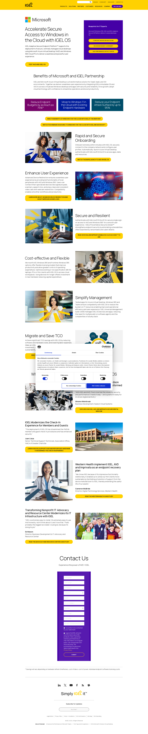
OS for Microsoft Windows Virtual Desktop (102, 724)
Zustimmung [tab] (48, 352)
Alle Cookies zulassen (98, 385)
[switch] (64, 378)
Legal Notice (50, 716)
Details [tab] (74, 352)
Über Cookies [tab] (100, 352)
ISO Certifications (81, 716)
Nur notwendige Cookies (73, 385)
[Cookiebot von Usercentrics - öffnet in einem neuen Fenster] (103, 347)
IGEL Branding (97, 716)
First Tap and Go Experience (81, 724)
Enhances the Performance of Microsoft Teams (58, 724)
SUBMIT (74, 654)
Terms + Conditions (69, 716)
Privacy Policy (68, 650)
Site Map (89, 716)
